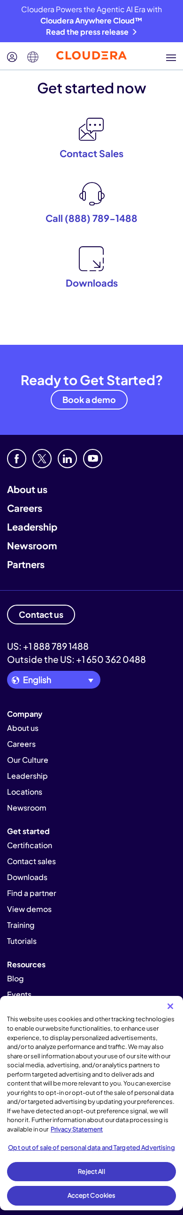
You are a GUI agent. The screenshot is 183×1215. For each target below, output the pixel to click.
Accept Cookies (92, 1195)
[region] (91, 1103)
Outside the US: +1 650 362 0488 (76, 659)
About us (27, 489)
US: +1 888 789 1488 (48, 646)
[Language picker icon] (33, 57)
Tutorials (22, 941)
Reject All (91, 1171)
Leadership (32, 526)
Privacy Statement (77, 1129)
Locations (24, 792)
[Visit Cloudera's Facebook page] (16, 458)
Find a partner (31, 893)
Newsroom (32, 545)
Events (19, 994)
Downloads (27, 877)
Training (21, 925)
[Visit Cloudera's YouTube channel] (92, 458)
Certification (29, 845)
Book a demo (89, 399)
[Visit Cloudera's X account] (42, 458)
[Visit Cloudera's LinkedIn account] (67, 458)
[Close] (170, 1006)
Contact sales (31, 861)
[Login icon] (12, 57)
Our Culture (27, 760)
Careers (24, 508)
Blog (15, 978)
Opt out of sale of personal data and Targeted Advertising (91, 1147)
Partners (26, 564)
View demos (29, 909)
